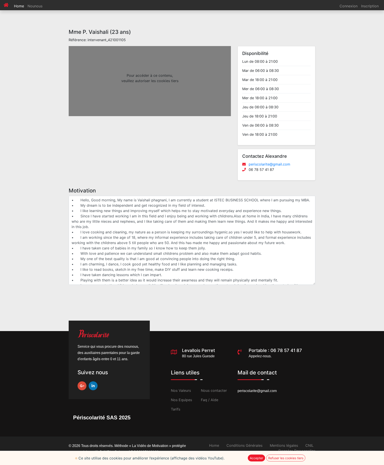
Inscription (370, 6)
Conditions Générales (244, 445)
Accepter (256, 458)
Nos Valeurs (181, 390)
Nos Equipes (181, 400)
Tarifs (175, 409)
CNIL (309, 445)
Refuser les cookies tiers (285, 458)
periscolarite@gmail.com (269, 164)
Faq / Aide (209, 400)
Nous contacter (214, 390)
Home (20, 6)
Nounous (35, 6)
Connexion (349, 6)
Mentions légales (284, 445)
